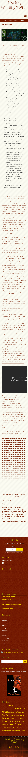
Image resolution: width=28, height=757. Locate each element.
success (15, 727)
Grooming (5, 620)
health (5, 714)
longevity (13, 721)
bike (19, 706)
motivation (13, 724)
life (9, 721)
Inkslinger (5, 630)
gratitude (14, 712)
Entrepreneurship (6, 618)
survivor (21, 727)
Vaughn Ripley (6, 26)
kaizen (4, 721)
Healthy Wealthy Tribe (13, 5)
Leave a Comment (23, 26)
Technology (5, 640)
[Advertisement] (10, 580)
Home (5, 20)
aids (3, 706)
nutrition (20, 724)
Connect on (16, 747)
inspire (21, 718)
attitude (10, 705)
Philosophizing (6, 638)
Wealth (4, 643)
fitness (5, 711)
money (3, 724)
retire (9, 727)
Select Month (5, 661)
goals (10, 712)
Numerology (6, 25)
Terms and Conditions (18, 756)
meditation (21, 721)
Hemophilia (5, 628)
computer (11, 709)
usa (23, 727)
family (23, 709)
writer (20, 730)
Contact (15, 20)
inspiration (14, 718)
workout (13, 730)
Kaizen (4, 633)
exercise (18, 708)
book (23, 706)
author (16, 706)
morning (7, 724)
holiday (19, 715)
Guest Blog (5, 623)
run (10, 727)
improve (6, 718)
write (18, 730)
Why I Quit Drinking (6, 599)
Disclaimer (22, 20)
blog (20, 706)
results (5, 727)
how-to (23, 715)
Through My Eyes (6, 602)
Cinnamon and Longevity (7, 608)
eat (14, 709)
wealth (9, 730)
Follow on (10, 747)
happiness (20, 712)
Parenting (5, 635)
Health (4, 625)
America (5, 706)
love (17, 721)
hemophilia (12, 715)
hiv (16, 715)
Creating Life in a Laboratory (8, 596)
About (10, 20)
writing (23, 730)
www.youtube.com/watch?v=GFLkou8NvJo (13, 363)
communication (5, 709)
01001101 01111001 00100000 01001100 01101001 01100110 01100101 (11, 605)
